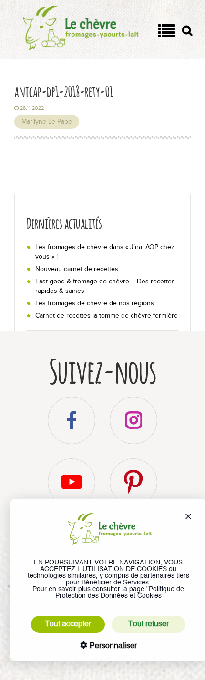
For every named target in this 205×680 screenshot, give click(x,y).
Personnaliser (112, 646)
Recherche (187, 32)
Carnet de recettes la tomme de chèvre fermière (106, 315)
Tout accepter (68, 624)
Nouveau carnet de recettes (76, 269)
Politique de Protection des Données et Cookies (119, 592)
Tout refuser (148, 624)
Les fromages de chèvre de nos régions (94, 303)
